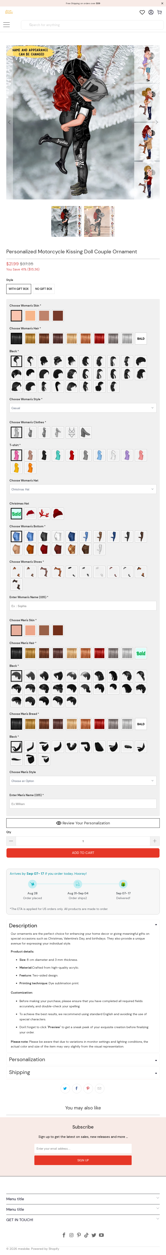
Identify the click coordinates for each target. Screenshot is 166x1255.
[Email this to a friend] (99, 1088)
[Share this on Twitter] (65, 1088)
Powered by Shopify (45, 1249)
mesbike (24, 1249)
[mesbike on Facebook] (64, 1236)
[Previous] (9, 122)
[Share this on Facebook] (76, 1088)
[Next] (156, 122)
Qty (8, 832)
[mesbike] (9, 12)
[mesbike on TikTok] (86, 1236)
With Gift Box (19, 289)
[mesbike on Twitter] (94, 1236)
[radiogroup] (83, 315)
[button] (83, 305)
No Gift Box (43, 289)
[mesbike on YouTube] (101, 1236)
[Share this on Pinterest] (88, 1088)
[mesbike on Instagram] (71, 1236)
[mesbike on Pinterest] (79, 1236)
